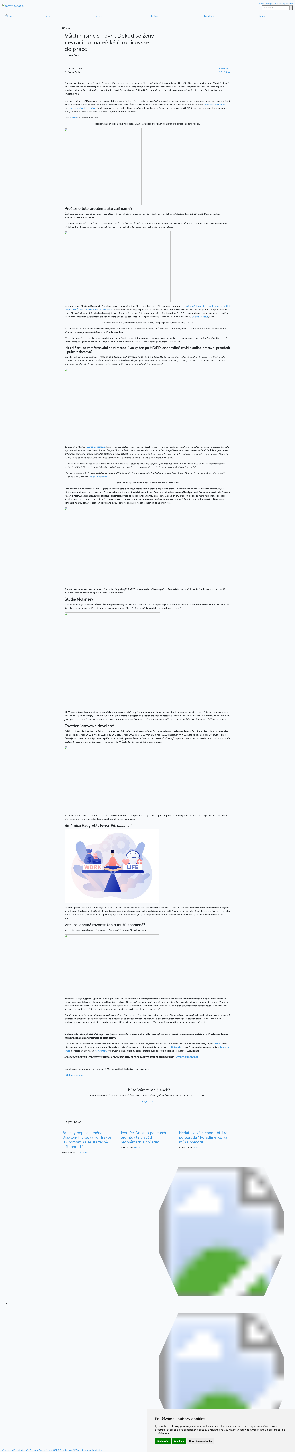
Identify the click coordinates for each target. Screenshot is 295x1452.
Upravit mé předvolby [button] (200, 1441)
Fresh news (44, 16)
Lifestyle (154, 16)
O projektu (7, 1450)
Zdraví (99, 16)
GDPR (56, 1450)
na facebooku (74, 1074)
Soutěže (263, 16)
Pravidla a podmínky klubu (89, 1450)
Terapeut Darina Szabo (41, 1450)
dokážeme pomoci (98, 476)
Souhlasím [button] (163, 1441)
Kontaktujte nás (21, 1450)
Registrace (272, 3)
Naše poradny (286, 3)
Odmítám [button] (179, 1441)
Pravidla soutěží (67, 1450)
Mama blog (208, 16)
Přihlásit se (261, 3)
